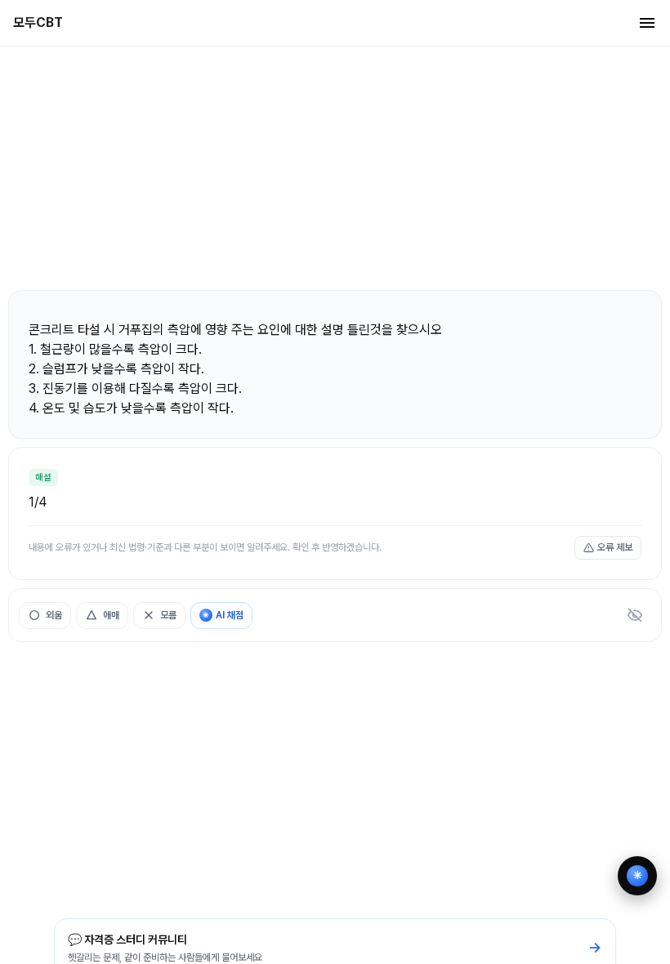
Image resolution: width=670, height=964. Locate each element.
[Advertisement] (335, 167)
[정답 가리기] (635, 615)
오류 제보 (614, 547)
